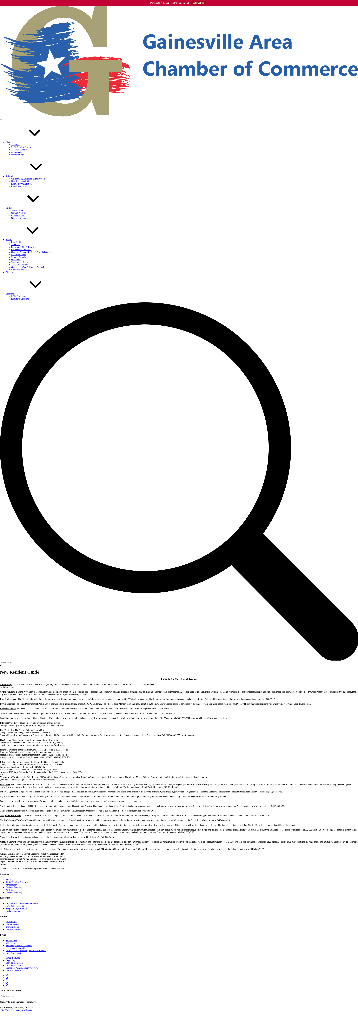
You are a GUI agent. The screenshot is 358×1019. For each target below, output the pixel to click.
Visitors (9, 208)
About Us (15, 144)
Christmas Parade (19, 269)
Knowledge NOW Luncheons (24, 247)
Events (9, 239)
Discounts (10, 294)
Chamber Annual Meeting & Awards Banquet (31, 252)
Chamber (10, 142)
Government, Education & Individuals (28, 179)
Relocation (10, 176)
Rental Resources (19, 186)
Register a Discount (20, 299)
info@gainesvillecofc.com (24, 1010)
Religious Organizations (21, 184)
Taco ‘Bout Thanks (19, 264)
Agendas (9, 890)
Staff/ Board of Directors (22, 147)
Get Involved (198, 3)
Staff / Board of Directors (17, 882)
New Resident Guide (20, 181)
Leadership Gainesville (21, 249)
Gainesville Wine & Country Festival (27, 267)
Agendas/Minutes (19, 149)
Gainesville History (19, 218)
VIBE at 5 (15, 244)
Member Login (17, 154)
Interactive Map (18, 215)
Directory (10, 272)
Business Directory (14, 887)
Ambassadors (17, 152)
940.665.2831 (6, 1010)
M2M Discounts (18, 296)
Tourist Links (17, 210)
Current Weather (18, 213)
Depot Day (16, 259)
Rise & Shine (17, 242)
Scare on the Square (20, 262)
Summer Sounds (18, 257)
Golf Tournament (18, 254)
